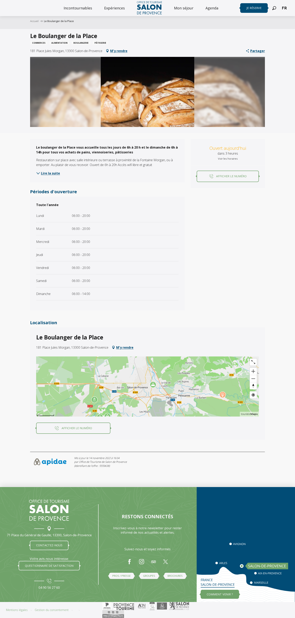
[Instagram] (141, 564)
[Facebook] (129, 564)
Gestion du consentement (52, 610)
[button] (274, 8)
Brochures (175, 576)
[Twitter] (166, 564)
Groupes (149, 576)
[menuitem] (78, 8)
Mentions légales (17, 610)
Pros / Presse (121, 576)
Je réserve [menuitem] (253, 8)
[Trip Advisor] (154, 564)
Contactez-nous (49, 545)
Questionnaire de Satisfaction (49, 566)
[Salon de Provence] (49, 510)
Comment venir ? (220, 594)
